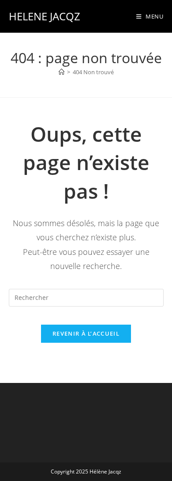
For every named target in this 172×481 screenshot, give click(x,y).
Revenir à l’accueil (86, 333)
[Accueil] (61, 72)
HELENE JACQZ (44, 16)
